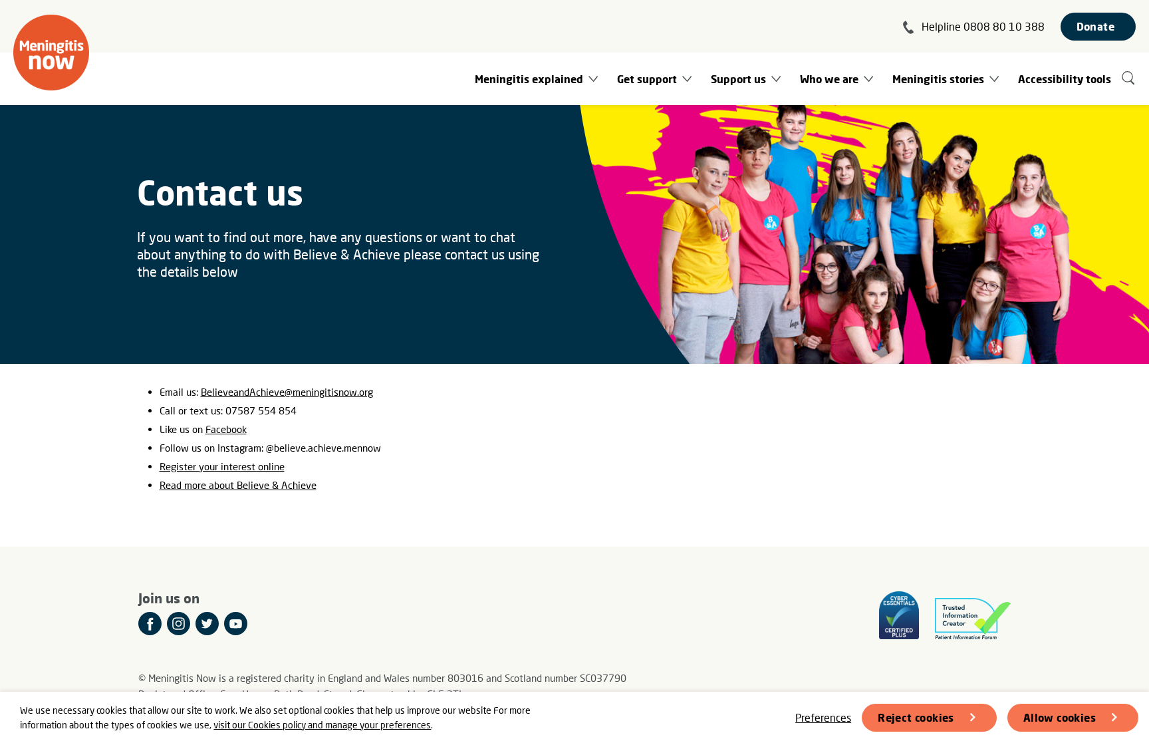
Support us (738, 79)
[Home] (51, 52)
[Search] (1129, 79)
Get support (647, 79)
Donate (1095, 26)
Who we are (829, 79)
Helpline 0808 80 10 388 (983, 26)
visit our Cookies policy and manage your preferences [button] (322, 724)
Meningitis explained (529, 79)
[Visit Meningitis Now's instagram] (178, 623)
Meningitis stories (938, 79)
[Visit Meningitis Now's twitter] (207, 623)
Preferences (823, 717)
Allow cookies (1059, 717)
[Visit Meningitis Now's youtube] (235, 623)
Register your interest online (222, 466)
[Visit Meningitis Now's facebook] (150, 623)
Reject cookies (916, 717)
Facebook (226, 429)
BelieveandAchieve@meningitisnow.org (287, 392)
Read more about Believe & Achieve (238, 485)
